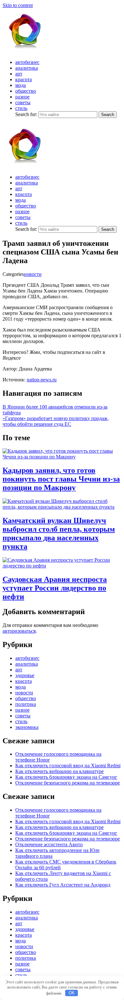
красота (23, 79)
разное (22, 96)
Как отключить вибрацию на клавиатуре (59, 771)
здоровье (24, 675)
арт (18, 73)
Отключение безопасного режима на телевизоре (67, 782)
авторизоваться (19, 631)
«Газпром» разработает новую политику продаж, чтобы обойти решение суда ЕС (56, 421)
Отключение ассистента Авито (49, 844)
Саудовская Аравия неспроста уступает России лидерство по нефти (55, 588)
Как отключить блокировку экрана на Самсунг (66, 777)
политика (25, 704)
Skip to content (18, 5)
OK (72, 992)
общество (25, 91)
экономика (26, 727)
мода (20, 85)
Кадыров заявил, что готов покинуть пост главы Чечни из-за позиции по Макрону (61, 479)
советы (23, 102)
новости (33, 274)
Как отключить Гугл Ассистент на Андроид (62, 884)
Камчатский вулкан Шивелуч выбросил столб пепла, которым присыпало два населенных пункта (59, 533)
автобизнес (27, 62)
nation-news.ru (42, 379)
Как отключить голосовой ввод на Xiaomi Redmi (68, 765)
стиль (21, 108)
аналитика (26, 68)
